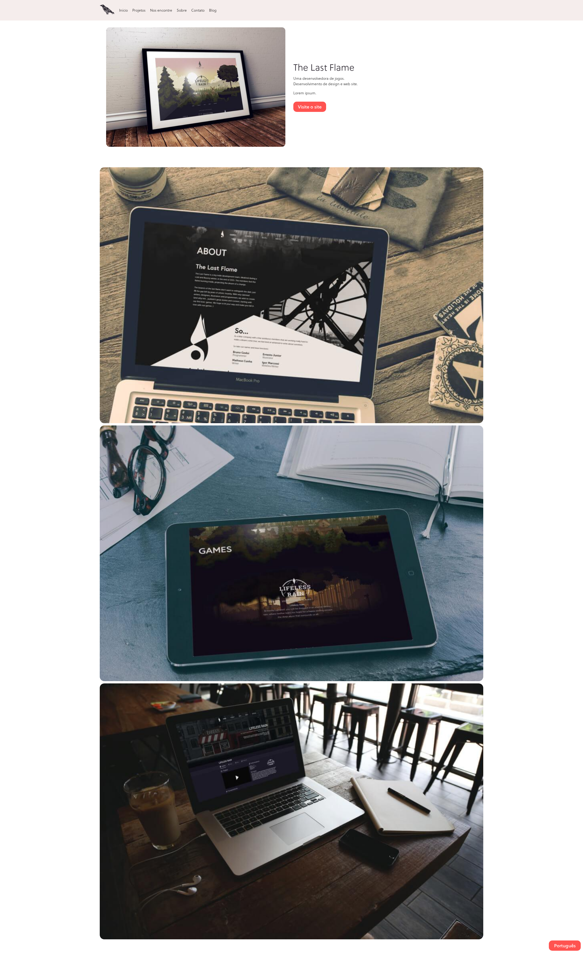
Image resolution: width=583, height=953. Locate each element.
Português (565, 945)
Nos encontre (161, 10)
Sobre (182, 10)
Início (123, 10)
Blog (213, 10)
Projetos (139, 10)
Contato (198, 10)
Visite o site (310, 106)
